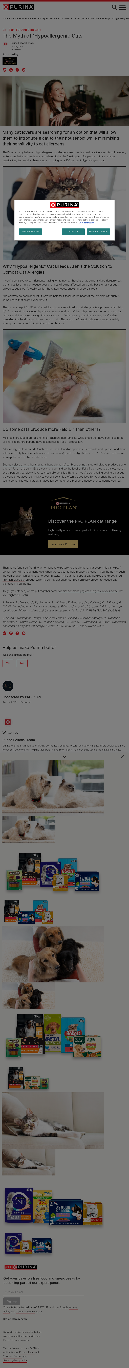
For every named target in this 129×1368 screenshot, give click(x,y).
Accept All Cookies (98, 231)
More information (86, 223)
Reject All (73, 231)
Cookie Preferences (30, 231)
